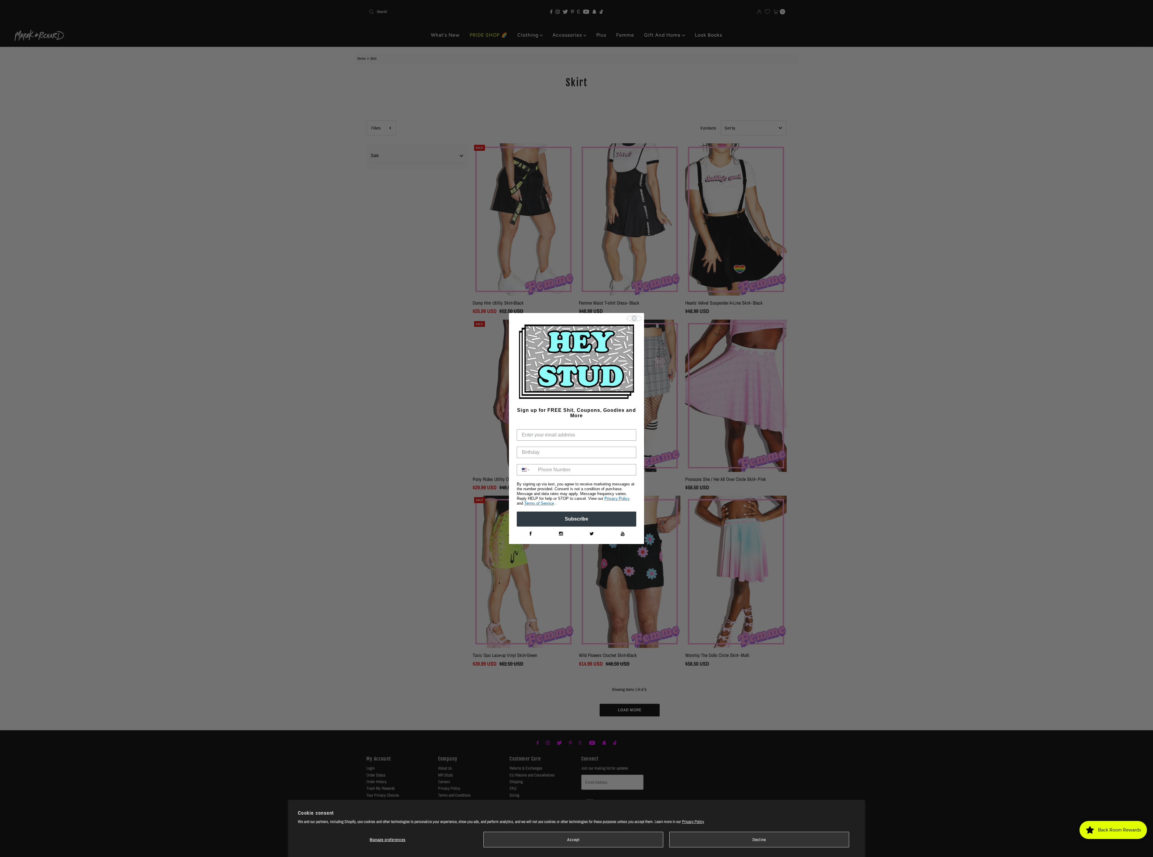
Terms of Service (539, 503)
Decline (759, 839)
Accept (573, 839)
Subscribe (576, 518)
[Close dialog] (634, 318)
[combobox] (526, 469)
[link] (530, 534)
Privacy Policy (693, 821)
